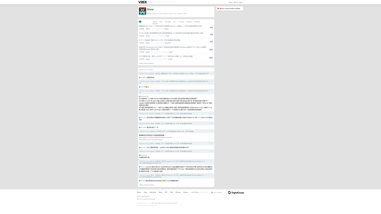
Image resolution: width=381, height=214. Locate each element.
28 (211, 49)
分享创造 (141, 29)
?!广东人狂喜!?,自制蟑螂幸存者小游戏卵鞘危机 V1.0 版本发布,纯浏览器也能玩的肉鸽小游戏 (171, 33)
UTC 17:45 (154, 203)
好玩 (174, 22)
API (166, 192)
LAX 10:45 (167, 203)
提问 (161, 22)
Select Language (217, 192)
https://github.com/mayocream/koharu (151, 139)
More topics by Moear (147, 63)
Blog (160, 192)
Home (230, 2)
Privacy (178, 192)
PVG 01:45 (161, 203)
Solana (185, 192)
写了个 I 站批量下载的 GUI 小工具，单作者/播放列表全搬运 (160, 40)
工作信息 (181, 22)
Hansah (142, 167)
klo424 (170, 59)
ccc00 (167, 36)
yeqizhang (143, 155)
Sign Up (235, 2)
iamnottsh (168, 43)
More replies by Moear (147, 185)
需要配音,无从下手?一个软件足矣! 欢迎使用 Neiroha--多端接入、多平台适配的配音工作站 (170, 26)
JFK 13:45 (174, 203)
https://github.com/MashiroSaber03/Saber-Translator (155, 137)
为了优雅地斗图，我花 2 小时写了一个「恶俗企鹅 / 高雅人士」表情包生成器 (166, 56)
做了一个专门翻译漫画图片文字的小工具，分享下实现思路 (178, 131)
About (139, 192)
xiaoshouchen (144, 96)
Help (145, 192)
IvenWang (143, 77)
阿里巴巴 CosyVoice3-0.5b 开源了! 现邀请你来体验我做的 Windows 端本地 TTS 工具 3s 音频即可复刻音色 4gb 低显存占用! (172, 48)
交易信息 (189, 22)
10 (211, 58)
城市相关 (197, 22)
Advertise (153, 192)
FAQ (171, 192)
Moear (155, 22)
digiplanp (153, 131)
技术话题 (168, 22)
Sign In (241, 2)
